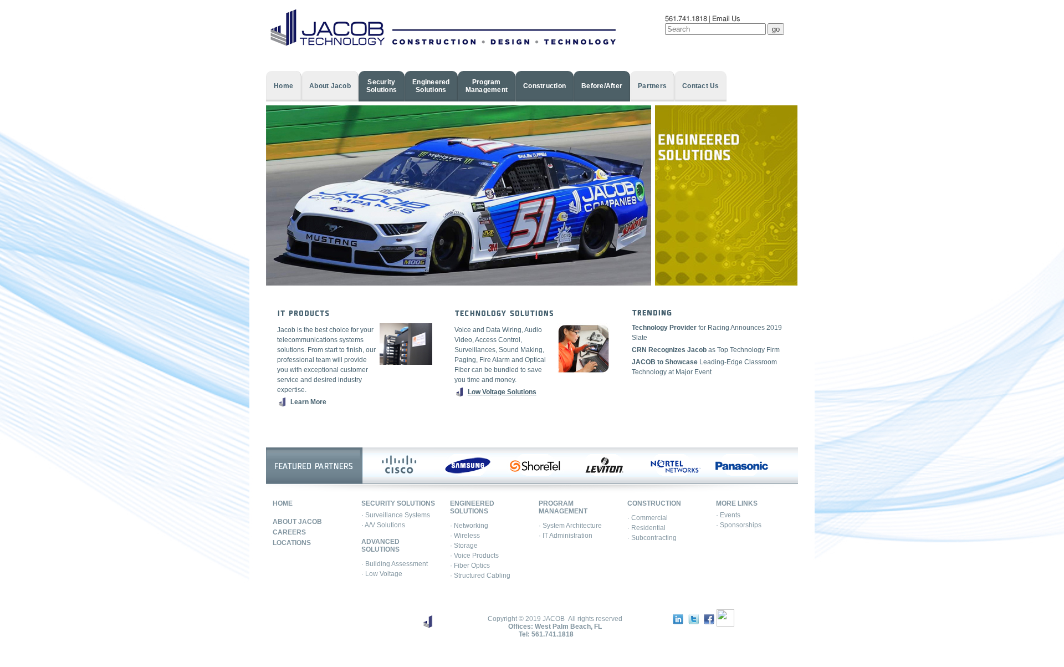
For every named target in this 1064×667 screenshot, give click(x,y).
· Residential (646, 528)
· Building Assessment (394, 564)
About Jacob (330, 86)
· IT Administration (565, 535)
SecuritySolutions (381, 86)
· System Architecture (570, 525)
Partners (652, 86)
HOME (283, 503)
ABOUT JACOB (297, 522)
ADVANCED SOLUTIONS (380, 545)
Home (283, 86)
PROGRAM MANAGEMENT (563, 507)
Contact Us (700, 86)
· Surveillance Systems (395, 515)
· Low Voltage (381, 574)
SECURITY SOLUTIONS (398, 503)
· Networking (469, 525)
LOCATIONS (292, 543)
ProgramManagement (487, 86)
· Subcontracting (652, 538)
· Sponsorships (738, 525)
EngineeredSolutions (431, 86)
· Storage (464, 545)
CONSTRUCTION (654, 503)
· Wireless (465, 535)
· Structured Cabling (480, 575)
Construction (544, 86)
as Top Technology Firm (706, 350)
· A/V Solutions (383, 525)
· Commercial (647, 518)
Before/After (601, 86)
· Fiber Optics (470, 565)
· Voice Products (474, 555)
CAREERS (289, 532)
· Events (728, 515)
